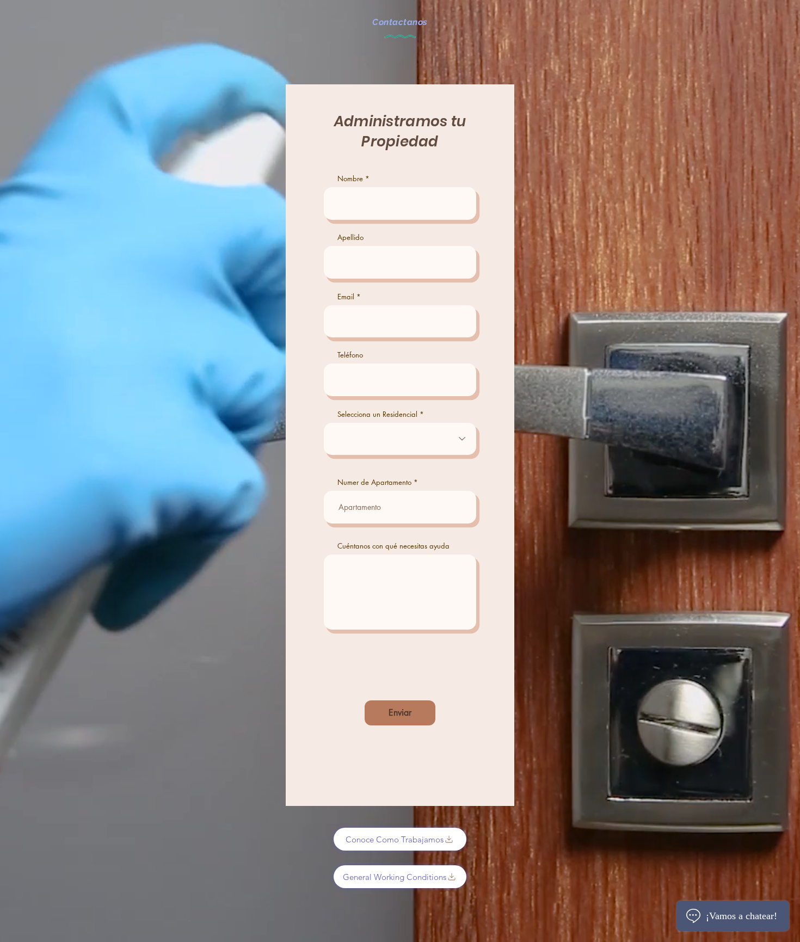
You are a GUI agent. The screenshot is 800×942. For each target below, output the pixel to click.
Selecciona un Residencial (377, 414)
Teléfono (350, 355)
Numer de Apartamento (374, 482)
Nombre (350, 178)
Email (345, 296)
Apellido (350, 237)
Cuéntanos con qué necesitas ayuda (393, 546)
